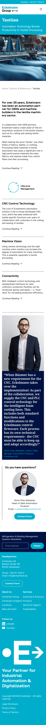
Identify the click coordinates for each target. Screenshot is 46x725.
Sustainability (29, 609)
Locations (7, 605)
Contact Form (24, 516)
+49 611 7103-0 (36, 2)
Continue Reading (11, 168)
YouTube (10, 628)
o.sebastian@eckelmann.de (28, 509)
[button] (41, 720)
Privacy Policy (9, 708)
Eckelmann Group (10, 596)
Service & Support (32, 605)
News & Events (9, 609)
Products (27, 601)
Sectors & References (20, 88)
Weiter (37, 545)
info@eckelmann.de (17, 575)
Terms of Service (10, 712)
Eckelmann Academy (12, 601)
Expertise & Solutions (33, 596)
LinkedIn (10, 624)
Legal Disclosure (10, 704)
